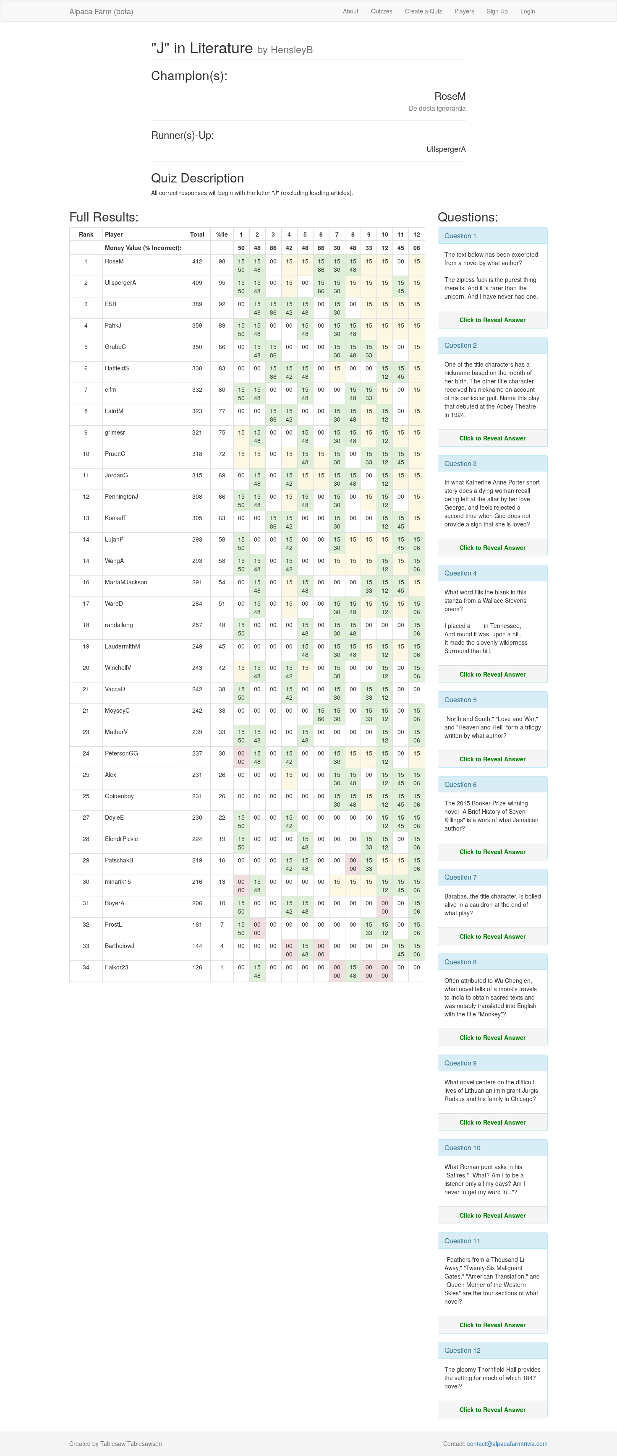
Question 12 (462, 1350)
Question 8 (460, 961)
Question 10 (462, 1147)
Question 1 (460, 235)
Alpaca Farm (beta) (101, 10)
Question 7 (460, 877)
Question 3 (460, 463)
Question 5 (460, 699)
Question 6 (460, 784)
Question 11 (462, 1240)
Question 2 (460, 345)
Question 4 (460, 573)
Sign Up (497, 11)
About (350, 11)
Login (527, 11)
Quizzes (381, 11)
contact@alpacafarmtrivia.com (507, 1443)
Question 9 (460, 1063)
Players (464, 11)
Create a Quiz (423, 11)
